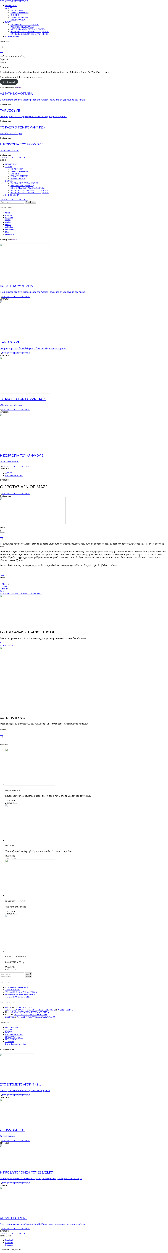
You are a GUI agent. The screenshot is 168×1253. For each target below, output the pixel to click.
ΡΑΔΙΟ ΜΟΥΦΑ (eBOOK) (22, 27)
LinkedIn (9, 1242)
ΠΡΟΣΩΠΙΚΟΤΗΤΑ (19, 13)
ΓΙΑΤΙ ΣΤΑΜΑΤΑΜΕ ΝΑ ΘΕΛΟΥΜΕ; (31, 1014)
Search (28, 974)
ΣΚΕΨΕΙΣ (14, 15)
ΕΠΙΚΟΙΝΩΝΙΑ (12, 36)
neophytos (9, 1017)
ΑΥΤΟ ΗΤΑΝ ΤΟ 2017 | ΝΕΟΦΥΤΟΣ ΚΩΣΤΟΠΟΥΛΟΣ (30, 1010)
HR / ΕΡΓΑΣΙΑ (16, 10)
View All (19, 87)
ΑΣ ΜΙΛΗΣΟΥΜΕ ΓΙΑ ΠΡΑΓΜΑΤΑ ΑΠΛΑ (29, 1012)
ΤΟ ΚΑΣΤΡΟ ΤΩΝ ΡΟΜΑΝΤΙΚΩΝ (21, 992)
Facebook (9, 1240)
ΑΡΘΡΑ (8, 8)
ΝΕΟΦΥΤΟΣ (11, 5)
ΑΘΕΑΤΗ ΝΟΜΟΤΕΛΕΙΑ (17, 987)
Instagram (9, 1245)
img (2, 575)
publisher (9, 227)
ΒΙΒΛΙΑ (9, 22)
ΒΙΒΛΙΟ (9, 1032)
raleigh (8, 222)
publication (9, 229)
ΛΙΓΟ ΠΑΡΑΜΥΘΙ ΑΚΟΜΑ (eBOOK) (27, 29)
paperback (9, 234)
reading (8, 220)
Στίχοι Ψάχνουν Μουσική (15, 1044)
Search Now (30, 202)
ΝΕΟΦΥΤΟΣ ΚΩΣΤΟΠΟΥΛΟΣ (14, 1)
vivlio (7, 213)
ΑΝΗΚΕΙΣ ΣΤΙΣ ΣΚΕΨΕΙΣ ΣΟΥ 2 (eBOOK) (29, 34)
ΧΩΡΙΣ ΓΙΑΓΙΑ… (66, 1010)
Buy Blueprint (9, 82)
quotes (8, 224)
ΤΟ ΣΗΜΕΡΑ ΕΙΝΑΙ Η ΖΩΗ (17, 997)
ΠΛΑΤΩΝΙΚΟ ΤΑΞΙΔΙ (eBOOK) (24, 24)
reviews (8, 215)
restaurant (9, 217)
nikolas (8, 1007)
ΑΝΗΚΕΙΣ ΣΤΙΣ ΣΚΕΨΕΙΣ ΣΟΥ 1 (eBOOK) (29, 31)
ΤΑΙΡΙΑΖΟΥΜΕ (12, 990)
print (7, 232)
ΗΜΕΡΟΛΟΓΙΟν (17, 20)
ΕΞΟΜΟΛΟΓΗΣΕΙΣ (19, 17)
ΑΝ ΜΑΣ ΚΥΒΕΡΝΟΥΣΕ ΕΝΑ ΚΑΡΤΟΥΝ (36, 1017)
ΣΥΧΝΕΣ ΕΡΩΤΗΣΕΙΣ (24, 1007)
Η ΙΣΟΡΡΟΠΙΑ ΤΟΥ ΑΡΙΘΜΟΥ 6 (20, 994)
